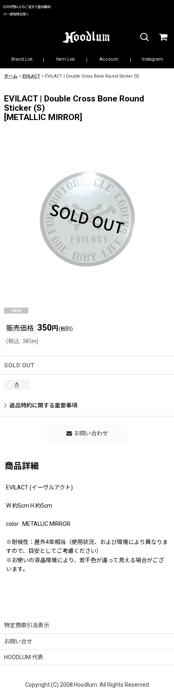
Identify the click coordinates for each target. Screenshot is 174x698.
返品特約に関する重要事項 (43, 405)
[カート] (162, 37)
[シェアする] (16, 384)
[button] (144, 37)
